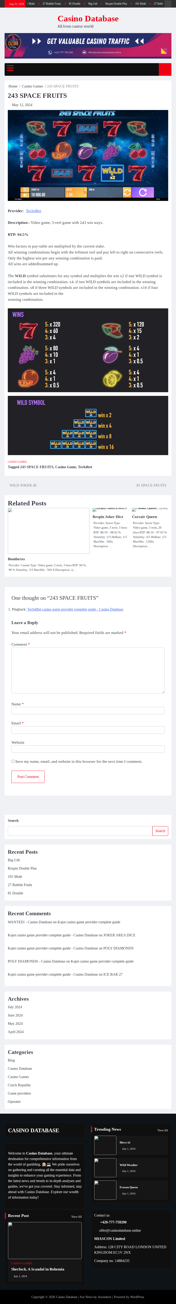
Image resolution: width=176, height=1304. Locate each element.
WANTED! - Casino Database (30, 922)
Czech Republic (19, 1085)
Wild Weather (129, 1165)
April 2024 (16, 1032)
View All (162, 1130)
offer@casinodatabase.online (120, 1230)
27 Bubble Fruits (36, 3)
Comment (20, 644)
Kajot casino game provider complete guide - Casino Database (53, 935)
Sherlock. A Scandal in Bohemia (37, 1269)
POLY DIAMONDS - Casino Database (36, 961)
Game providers (19, 1093)
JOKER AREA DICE (119, 935)
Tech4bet (85, 467)
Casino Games (17, 461)
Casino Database (88, 18)
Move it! (125, 1142)
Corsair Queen (144, 517)
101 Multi (125, 3)
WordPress (137, 1297)
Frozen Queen (129, 1187)
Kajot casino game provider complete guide (89, 922)
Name (17, 704)
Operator (14, 1102)
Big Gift (77, 3)
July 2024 (15, 1007)
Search (13, 820)
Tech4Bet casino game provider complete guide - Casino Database (75, 609)
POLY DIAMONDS (118, 948)
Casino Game (65, 467)
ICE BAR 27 (113, 974)
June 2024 (15, 1015)
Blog (11, 1060)
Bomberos (16, 559)
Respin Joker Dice (108, 517)
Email (17, 723)
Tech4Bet (33, 211)
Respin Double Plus (101, 3)
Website (18, 742)
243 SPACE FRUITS (36, 467)
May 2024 (15, 1023)
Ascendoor (104, 1297)
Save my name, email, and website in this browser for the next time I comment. (78, 761)
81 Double (59, 3)
